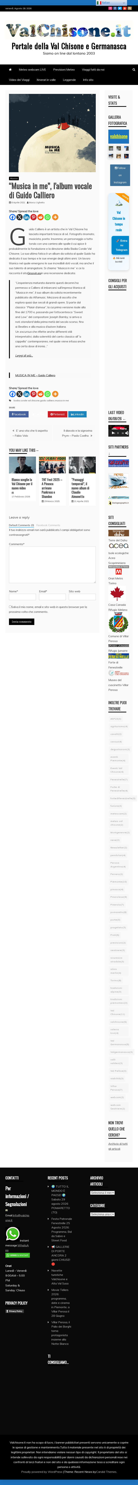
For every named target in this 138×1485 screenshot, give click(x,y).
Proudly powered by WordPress (42, 1472)
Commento (16, 544)
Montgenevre (120, 832)
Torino (116, 980)
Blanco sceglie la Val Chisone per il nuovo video (22, 483)
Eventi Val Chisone (117, 770)
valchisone (119, 136)
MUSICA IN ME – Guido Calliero (35, 375)
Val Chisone (118, 1012)
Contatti (130, 8)
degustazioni (120, 749)
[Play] (113, 433)
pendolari (118, 855)
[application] (118, 431)
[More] (55, 217)
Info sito (88, 80)
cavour (116, 741)
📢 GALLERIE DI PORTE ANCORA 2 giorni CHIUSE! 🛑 (60, 1255)
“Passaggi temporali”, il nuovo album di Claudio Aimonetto (80, 488)
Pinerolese (119, 897)
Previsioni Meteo (64, 69)
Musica (14, 178)
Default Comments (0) (21, 525)
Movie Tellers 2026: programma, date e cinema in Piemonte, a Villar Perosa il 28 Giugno (60, 1302)
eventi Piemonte (118, 759)
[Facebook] (12, 217)
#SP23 (116, 718)
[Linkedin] (26, 217)
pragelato (118, 927)
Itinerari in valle (46, 80)
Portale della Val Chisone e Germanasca (69, 45)
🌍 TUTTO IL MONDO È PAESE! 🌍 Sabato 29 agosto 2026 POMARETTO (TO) (60, 1199)
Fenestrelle (119, 779)
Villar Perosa (117, 1088)
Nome (13, 591)
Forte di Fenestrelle (119, 789)
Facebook (115, 8)
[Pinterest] (33, 217)
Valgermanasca (122, 1052)
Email (43, 591)
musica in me (62, 400)
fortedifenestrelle (123, 798)
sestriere (118, 950)
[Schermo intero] (128, 433)
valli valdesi (117, 1061)
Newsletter (119, 847)
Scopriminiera (116, 563)
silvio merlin (116, 971)
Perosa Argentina (118, 864)
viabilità (117, 1078)
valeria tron (115, 1031)
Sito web (74, 591)
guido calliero (47, 400)
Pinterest (59, 414)
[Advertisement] (123, 347)
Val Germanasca (120, 1042)
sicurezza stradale (117, 959)
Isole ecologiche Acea (118, 555)
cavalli (116, 734)
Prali (115, 935)
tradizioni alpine (116, 990)
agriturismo (119, 726)
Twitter (120, 8)
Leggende (69, 80)
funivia (116, 806)
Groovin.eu (34, 273)
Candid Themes (106, 1472)
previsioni (118, 942)
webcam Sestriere (118, 1107)
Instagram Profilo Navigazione (110, 8)
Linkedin (78, 414)
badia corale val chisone (27, 400)
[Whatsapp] (47, 217)
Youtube (125, 8)
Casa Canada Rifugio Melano (117, 607)
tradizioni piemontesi (119, 1001)
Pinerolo (117, 904)
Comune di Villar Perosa (118, 638)
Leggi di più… (24, 355)
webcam (117, 1097)
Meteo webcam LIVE (32, 69)
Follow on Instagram (120, 175)
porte (115, 919)
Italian (105, 2)
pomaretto (119, 912)
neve (115, 840)
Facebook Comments (48, 525)
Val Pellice (118, 1071)
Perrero (117, 874)
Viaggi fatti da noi (93, 69)
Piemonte (119, 881)
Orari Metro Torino (115, 581)
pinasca (117, 889)
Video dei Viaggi (19, 80)
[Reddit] (40, 217)
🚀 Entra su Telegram (121, 245)
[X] (19, 217)
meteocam (119, 813)
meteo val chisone (117, 823)
